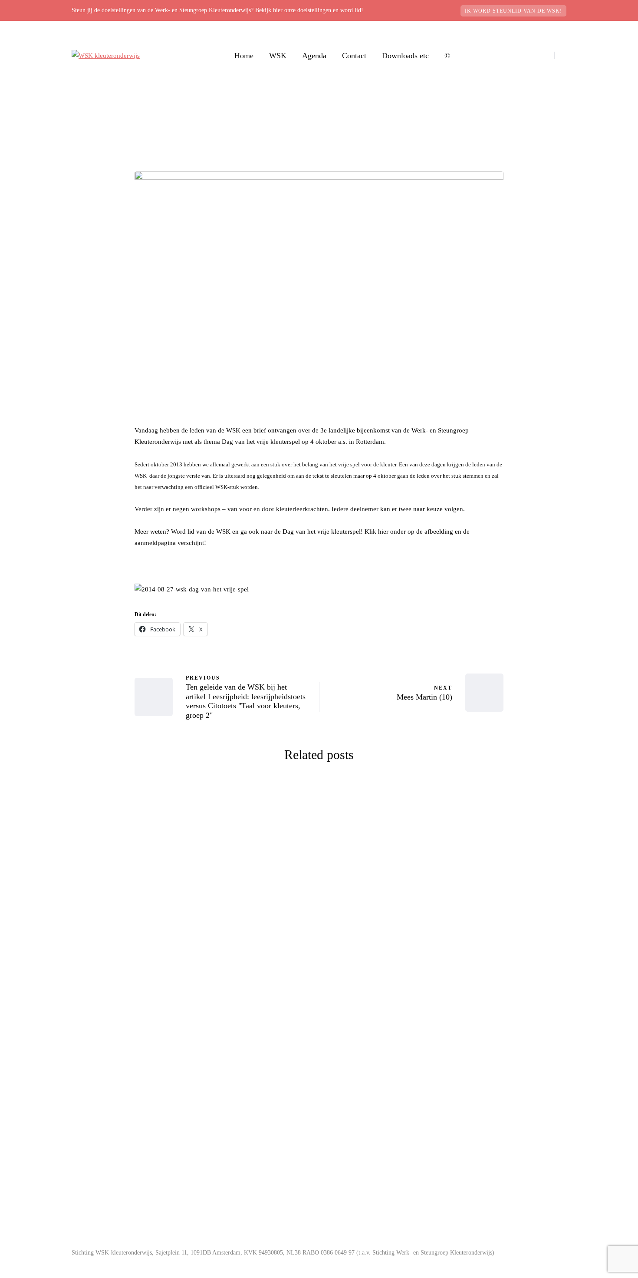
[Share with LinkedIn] (91, 699)
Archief (163, 841)
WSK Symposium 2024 (223, 932)
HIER (244, 1200)
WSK (277, 55)
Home (243, 55)
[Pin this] (91, 721)
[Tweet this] (91, 678)
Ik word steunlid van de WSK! (513, 11)
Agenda (314, 55)
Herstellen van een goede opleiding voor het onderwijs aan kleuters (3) (414, 1107)
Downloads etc (405, 55)
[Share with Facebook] (91, 656)
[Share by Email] (91, 743)
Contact (354, 55)
